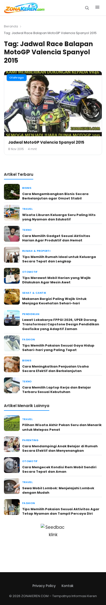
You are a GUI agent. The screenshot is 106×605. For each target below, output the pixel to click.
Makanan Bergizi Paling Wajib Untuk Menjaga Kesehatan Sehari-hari (54, 301)
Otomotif (30, 272)
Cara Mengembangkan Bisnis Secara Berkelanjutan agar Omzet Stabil (55, 196)
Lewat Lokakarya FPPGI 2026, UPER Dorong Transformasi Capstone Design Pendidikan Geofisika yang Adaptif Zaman (60, 324)
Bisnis (26, 188)
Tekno (27, 230)
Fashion (28, 339)
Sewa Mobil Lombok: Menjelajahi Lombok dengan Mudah (58, 490)
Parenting (30, 440)
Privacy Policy (44, 585)
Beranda (11, 26)
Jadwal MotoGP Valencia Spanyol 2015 (46, 142)
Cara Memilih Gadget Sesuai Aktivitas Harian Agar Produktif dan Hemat (56, 238)
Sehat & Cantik (34, 293)
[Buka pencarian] (87, 7)
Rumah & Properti (36, 251)
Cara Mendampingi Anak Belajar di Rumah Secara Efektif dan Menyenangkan (60, 448)
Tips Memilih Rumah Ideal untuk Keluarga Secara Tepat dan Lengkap (59, 259)
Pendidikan (30, 314)
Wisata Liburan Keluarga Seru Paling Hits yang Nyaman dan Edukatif (59, 217)
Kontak (67, 585)
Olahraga (16, 77)
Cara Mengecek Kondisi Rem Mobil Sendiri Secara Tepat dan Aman (59, 469)
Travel (27, 209)
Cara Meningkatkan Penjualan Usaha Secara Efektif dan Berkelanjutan (55, 368)
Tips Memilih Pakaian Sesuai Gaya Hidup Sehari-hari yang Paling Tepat (58, 347)
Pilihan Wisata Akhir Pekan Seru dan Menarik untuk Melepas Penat (62, 427)
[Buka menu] (97, 7)
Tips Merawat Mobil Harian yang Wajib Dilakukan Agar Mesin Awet (56, 280)
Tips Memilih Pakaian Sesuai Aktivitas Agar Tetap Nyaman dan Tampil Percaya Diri (60, 511)
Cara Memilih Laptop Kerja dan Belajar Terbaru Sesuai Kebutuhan (56, 389)
